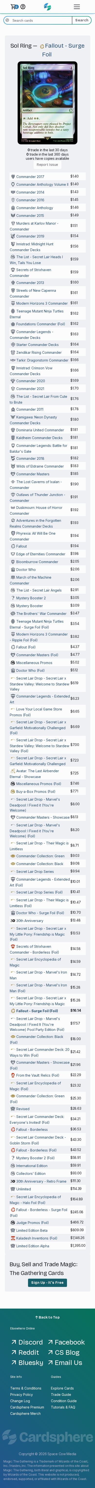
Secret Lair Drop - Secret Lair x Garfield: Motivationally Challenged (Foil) (38, 727)
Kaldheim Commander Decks (39, 438)
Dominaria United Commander (40, 430)
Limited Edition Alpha (32, 1246)
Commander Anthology (34, 208)
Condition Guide (64, 1401)
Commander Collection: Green (40, 856)
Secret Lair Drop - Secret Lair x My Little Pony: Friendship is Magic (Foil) (38, 933)
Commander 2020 (30, 381)
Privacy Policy (21, 1394)
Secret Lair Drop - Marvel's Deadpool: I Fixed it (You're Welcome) (35, 804)
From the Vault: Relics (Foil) (37, 1075)
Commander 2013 (30, 283)
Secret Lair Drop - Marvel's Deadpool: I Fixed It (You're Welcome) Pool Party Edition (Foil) (37, 1024)
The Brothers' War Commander (41, 613)
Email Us (68, 1363)
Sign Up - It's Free (47, 1283)
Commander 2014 (30, 192)
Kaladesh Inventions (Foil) (36, 1238)
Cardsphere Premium (27, 1407)
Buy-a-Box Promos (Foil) (36, 791)
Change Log (20, 1401)
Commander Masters (32, 474)
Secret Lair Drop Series (35, 871)
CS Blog (67, 1352)
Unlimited (23, 1189)
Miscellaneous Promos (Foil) (38, 784)
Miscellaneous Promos (34, 663)
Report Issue (47, 165)
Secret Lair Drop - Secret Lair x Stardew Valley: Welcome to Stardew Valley (39, 683)
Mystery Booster (29, 606)
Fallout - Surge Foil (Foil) (37, 1011)
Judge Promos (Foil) (32, 1223)
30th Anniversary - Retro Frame (41, 1181)
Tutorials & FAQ (63, 1407)
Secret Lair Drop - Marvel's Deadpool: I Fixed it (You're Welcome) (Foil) (35, 830)
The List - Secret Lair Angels (39, 590)
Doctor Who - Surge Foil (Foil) (40, 913)
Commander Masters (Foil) (37, 655)
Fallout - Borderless (32, 1129)
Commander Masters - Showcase (43, 817)
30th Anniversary (29, 921)
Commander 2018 (30, 458)
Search (81, 20)
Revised (22, 1109)
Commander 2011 (29, 409)
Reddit (29, 1352)
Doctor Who (26, 569)
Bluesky (31, 1363)
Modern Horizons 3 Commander (42, 303)
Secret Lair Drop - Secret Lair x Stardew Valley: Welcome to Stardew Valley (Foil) (39, 745)
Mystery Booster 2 (31, 598)
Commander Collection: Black (39, 864)
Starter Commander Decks (37, 345)
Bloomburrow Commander (37, 562)
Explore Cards (62, 1388)
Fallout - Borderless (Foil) (36, 1150)
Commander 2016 (30, 200)
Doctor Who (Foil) (30, 670)
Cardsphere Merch (25, 1413)
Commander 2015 (30, 215)
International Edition (32, 1166)
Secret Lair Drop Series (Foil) (39, 892)
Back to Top (49, 1317)
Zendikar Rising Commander (39, 352)
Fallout (21, 546)
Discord (31, 1342)
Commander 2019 (30, 236)
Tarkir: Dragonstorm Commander (42, 360)
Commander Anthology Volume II (42, 184)
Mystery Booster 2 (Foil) (35, 1158)
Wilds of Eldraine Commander (40, 466)
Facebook (70, 1342)
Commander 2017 (30, 177)
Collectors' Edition (31, 1173)
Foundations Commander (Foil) (40, 324)
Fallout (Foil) (26, 647)
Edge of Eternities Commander (40, 554)
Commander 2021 (30, 389)
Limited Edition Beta (32, 1230)
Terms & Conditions (25, 1388)
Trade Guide (61, 1394)
